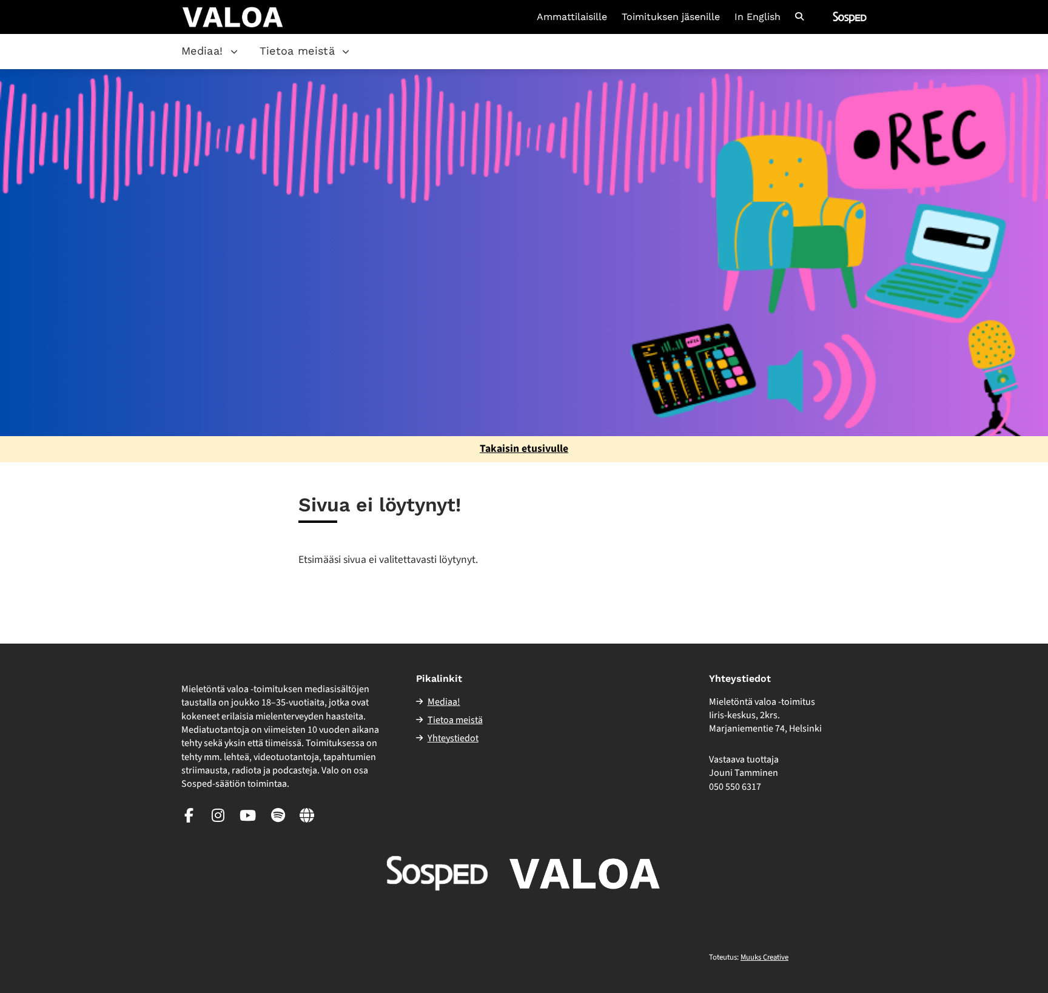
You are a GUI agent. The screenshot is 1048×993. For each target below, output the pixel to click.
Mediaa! (202, 50)
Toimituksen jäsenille (671, 17)
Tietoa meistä (297, 50)
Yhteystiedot (453, 738)
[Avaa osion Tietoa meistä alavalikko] (346, 51)
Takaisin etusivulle (524, 448)
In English (757, 17)
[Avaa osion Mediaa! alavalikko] (234, 51)
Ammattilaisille (572, 17)
